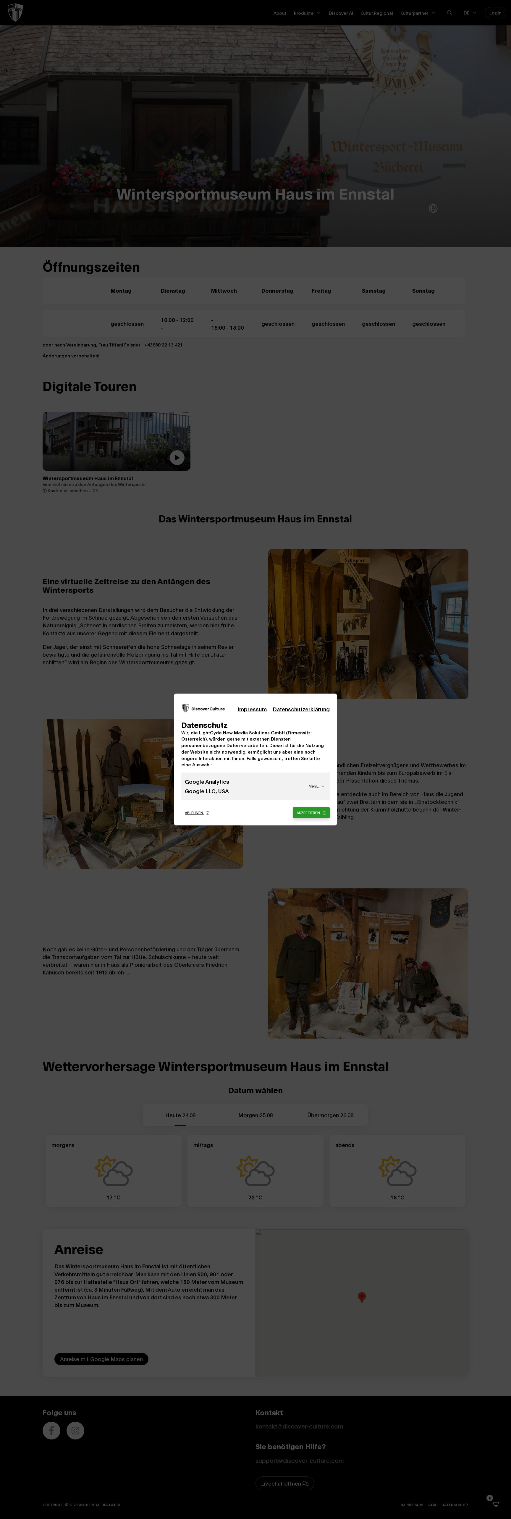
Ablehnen (194, 812)
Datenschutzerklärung (301, 708)
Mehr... (314, 786)
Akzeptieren (309, 812)
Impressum (252, 708)
